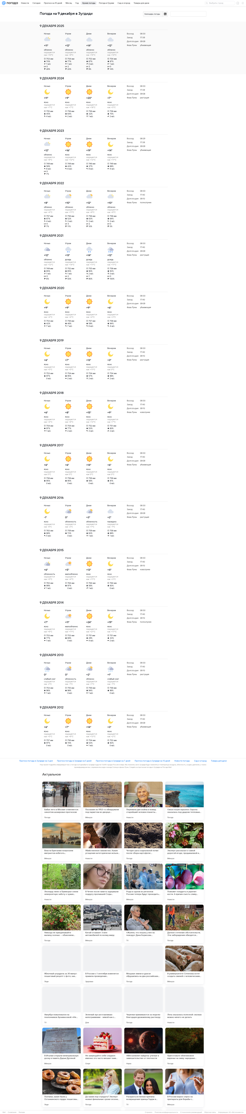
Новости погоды (182, 761)
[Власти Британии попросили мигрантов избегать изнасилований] (61, 842)
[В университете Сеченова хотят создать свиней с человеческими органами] (184, 965)
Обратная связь (210, 1112)
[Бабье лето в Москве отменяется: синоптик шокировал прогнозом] (61, 801)
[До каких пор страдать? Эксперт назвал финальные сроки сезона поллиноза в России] (102, 1088)
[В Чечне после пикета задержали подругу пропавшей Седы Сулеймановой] (102, 883)
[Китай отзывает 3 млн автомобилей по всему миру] (102, 924)
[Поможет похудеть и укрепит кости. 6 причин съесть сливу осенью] (184, 883)
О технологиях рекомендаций (191, 1112)
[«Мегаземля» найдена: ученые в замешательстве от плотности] (143, 1047)
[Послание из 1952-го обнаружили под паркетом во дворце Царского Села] (102, 801)
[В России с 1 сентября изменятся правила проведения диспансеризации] (102, 965)
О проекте (148, 1112)
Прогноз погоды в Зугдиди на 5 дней (74, 761)
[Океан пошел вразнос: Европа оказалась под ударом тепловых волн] (184, 801)
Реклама (22, 1112)
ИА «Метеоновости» (236, 1112)
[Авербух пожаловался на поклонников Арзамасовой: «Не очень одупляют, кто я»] (61, 1006)
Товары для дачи (219, 761)
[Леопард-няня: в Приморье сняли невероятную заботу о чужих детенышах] (61, 883)
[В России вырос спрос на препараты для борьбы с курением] (184, 1088)
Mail (4, 1112)
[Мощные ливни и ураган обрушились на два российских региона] (143, 965)
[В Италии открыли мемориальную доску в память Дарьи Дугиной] (61, 1047)
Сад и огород (200, 761)
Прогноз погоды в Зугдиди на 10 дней (152, 761)
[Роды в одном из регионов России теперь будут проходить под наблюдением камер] (143, 883)
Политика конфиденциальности (166, 1112)
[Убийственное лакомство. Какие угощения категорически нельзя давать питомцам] (102, 842)
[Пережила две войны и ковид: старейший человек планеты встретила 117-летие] (143, 801)
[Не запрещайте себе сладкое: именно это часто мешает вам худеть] (102, 1047)
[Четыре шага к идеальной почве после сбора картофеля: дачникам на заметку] (143, 842)
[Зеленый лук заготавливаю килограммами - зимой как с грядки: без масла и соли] (102, 1006)
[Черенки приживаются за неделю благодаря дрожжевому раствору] (143, 1006)
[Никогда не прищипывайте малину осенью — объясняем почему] (61, 924)
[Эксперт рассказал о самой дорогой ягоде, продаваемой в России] (184, 842)
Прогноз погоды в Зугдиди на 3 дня (36, 761)
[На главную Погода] (12, 3)
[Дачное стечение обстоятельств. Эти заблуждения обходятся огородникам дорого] (184, 924)
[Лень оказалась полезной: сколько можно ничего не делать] (184, 1006)
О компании (12, 1112)
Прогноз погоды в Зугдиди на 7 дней (113, 761)
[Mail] (4, 3)
